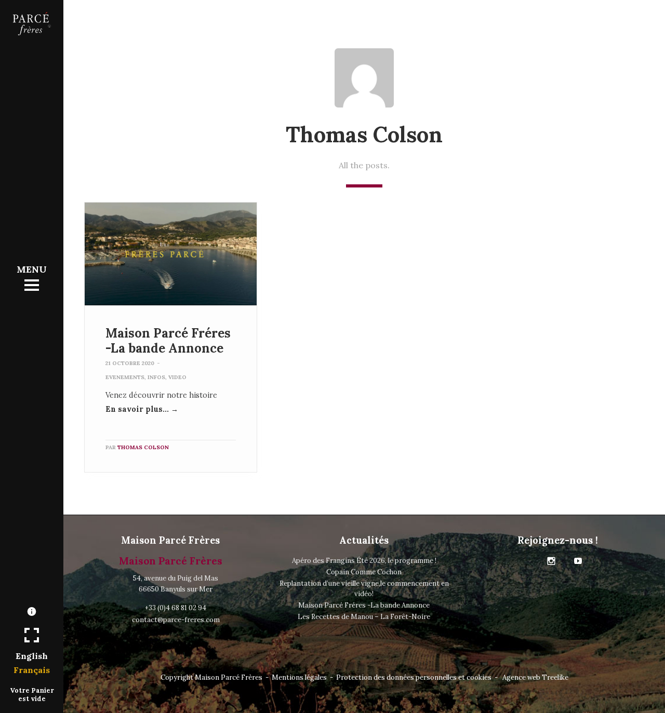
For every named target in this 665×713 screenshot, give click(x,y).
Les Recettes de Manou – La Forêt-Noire (364, 616)
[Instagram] (551, 561)
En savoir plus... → (141, 409)
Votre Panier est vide (32, 694)
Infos (156, 377)
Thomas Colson (143, 447)
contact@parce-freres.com (176, 619)
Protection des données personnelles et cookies (413, 677)
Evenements (124, 377)
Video (177, 377)
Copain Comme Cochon (364, 572)
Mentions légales (299, 677)
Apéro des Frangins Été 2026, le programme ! (364, 560)
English (32, 656)
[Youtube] (578, 561)
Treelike (555, 677)
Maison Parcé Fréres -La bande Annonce (168, 340)
